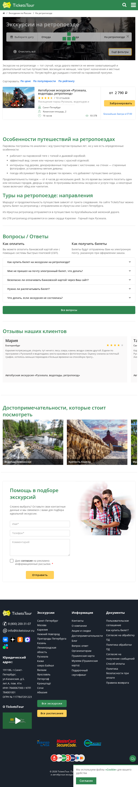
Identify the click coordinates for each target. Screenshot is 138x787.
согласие (27, 560)
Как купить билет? (117, 630)
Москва (41, 625)
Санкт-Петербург (47, 620)
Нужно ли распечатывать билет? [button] (28, 289)
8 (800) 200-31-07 (19, 624)
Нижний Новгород (48, 634)
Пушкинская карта (83, 655)
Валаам (41, 670)
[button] (133, 5)
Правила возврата (117, 682)
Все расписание (52, 713)
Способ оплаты (115, 663)
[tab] (69, 262)
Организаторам (81, 650)
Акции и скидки (81, 630)
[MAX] (27, 639)
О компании (79, 625)
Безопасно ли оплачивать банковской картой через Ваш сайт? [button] (48, 280)
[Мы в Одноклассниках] (20, 639)
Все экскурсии (52, 703)
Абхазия (42, 692)
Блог (74, 640)
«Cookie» (111, 769)
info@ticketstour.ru (17, 630)
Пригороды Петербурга (51, 638)
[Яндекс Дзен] (12, 639)
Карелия (42, 629)
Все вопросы (69, 310)
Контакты (78, 620)
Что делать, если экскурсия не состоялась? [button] (35, 298)
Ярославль (43, 674)
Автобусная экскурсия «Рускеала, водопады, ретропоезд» (42, 375)
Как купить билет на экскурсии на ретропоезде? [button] (38, 262)
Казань (41, 643)
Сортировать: (11, 81)
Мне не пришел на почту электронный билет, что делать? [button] (45, 271)
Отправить (40, 575)
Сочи (40, 688)
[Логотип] (18, 5)
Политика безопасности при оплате (117, 673)
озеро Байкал (45, 665)
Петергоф (43, 679)
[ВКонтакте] (5, 639)
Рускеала (42, 656)
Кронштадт (44, 683)
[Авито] (5, 646)
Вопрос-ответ (80, 645)
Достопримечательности (87, 635)
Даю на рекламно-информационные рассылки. (34, 562)
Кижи (40, 661)
